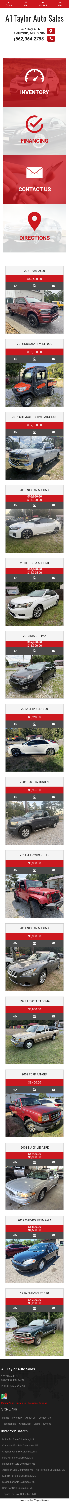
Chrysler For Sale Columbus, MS (19, 1451)
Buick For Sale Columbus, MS (18, 1439)
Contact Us (21, 1403)
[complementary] (59, 1492)
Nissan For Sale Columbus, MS (18, 1482)
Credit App (25, 1423)
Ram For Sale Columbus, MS (17, 1488)
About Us (30, 1417)
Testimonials (9, 1423)
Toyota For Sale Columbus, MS (19, 1494)
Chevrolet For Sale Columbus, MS (20, 1445)
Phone (9, 5)
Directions (33, 1403)
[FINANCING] (34, 109)
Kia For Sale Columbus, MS (50, 1469)
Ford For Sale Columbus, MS (17, 1457)
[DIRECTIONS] (34, 206)
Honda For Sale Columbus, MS (18, 1463)
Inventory (17, 1417)
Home (5, 1417)
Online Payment (42, 1423)
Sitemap (43, 1403)
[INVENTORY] (34, 60)
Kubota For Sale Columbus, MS (19, 1476)
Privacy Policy (7, 1403)
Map (26, 5)
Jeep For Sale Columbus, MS (17, 1469)
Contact (43, 5)
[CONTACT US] (34, 157)
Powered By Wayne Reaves (34, 1500)
